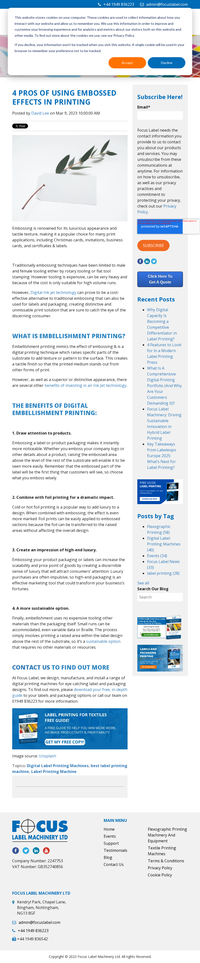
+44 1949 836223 (118, 4)
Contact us (31, 667)
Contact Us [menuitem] (114, 864)
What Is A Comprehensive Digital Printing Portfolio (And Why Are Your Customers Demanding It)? (164, 385)
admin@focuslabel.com (167, 4)
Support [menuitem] (111, 843)
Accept (127, 63)
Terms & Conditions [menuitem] (166, 860)
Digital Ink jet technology (53, 292)
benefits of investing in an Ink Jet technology (85, 385)
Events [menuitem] (110, 836)
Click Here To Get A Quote (160, 279)
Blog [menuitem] (108, 857)
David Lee (40, 113)
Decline (166, 63)
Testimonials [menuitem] (115, 850)
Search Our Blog (153, 588)
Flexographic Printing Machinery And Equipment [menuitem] (167, 835)
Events (157, 555)
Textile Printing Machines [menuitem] (162, 850)
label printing (163, 573)
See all (143, 583)
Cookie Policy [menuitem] (160, 875)
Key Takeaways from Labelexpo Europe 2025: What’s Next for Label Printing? (161, 455)
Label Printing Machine (54, 771)
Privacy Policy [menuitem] (160, 868)
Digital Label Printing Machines (58, 765)
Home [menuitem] (109, 829)
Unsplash (47, 756)
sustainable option (103, 641)
